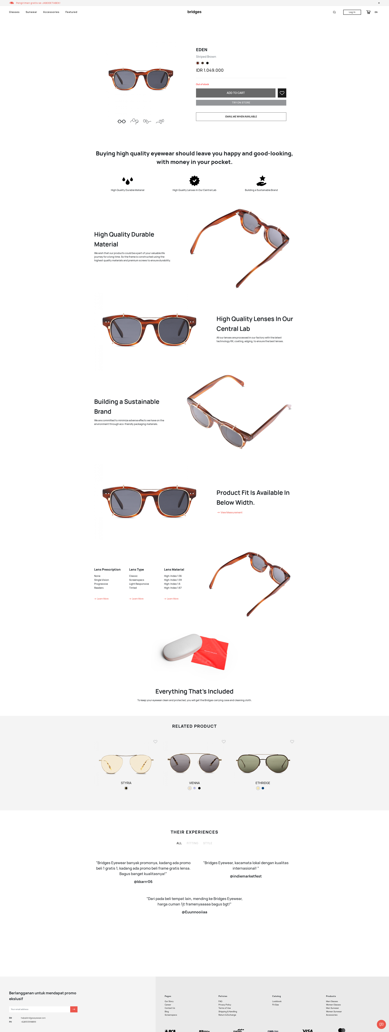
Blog (167, 1011)
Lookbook (277, 1001)
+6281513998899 (28, 1022)
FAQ (220, 1001)
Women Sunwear (334, 1011)
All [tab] (179, 843)
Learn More (103, 598)
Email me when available (241, 116)
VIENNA (194, 783)
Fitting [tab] (192, 843)
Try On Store (241, 102)
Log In (352, 12)
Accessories (51, 12)
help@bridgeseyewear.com (33, 1018)
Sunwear (31, 12)
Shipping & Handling (228, 1011)
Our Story (169, 1001)
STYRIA (126, 783)
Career (168, 1004)
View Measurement (231, 512)
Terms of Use (225, 1008)
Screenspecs (171, 1015)
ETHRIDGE (263, 783)
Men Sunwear (332, 1008)
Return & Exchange (227, 1015)
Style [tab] (207, 843)
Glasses (14, 12)
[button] (379, 3)
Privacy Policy (225, 1004)
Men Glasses (332, 1001)
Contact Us (170, 1008)
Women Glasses (333, 1004)
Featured (71, 12)
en (376, 12)
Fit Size (275, 1004)
